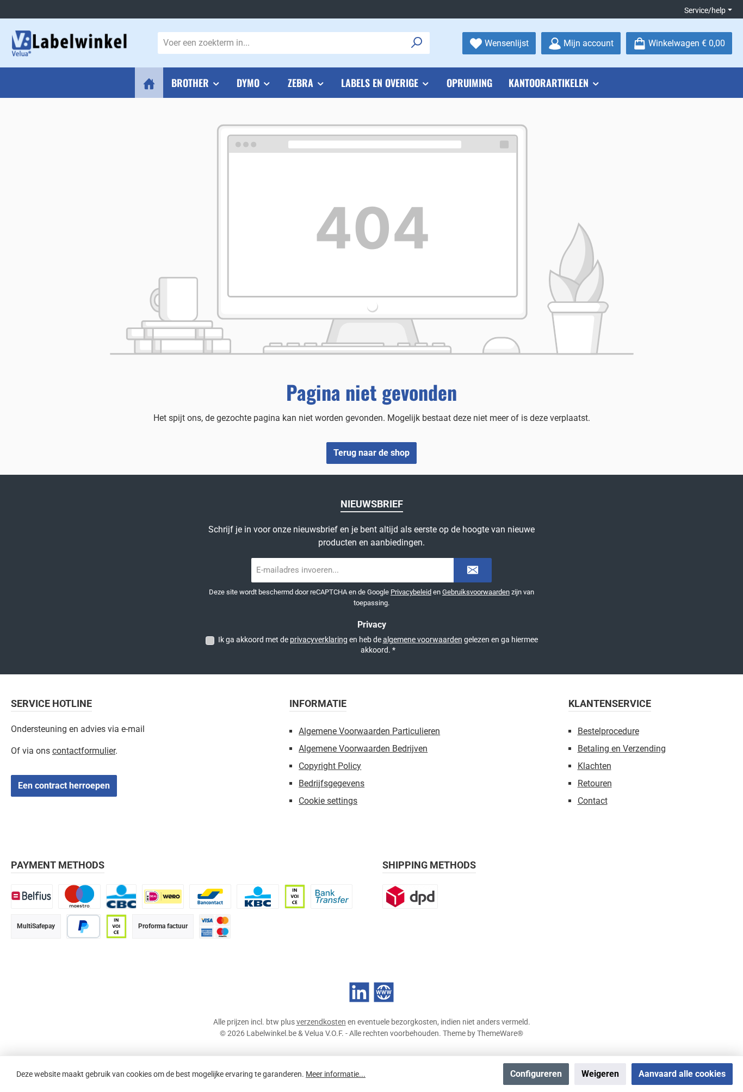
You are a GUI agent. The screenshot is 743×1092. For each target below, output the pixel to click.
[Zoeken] (417, 43)
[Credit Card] (215, 926)
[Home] (149, 82)
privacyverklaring (319, 639)
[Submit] (473, 570)
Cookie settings (328, 801)
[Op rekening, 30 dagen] (294, 896)
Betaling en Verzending (622, 748)
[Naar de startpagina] (71, 43)
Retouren (595, 783)
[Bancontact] (210, 896)
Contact (593, 801)
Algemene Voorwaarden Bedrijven (363, 748)
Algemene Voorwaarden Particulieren (369, 731)
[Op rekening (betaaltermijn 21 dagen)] (116, 926)
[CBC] (121, 896)
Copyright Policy (330, 766)
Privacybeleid (411, 592)
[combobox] (281, 43)
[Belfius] (32, 896)
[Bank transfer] (331, 896)
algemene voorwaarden (422, 639)
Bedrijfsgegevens (331, 783)
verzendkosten (321, 1021)
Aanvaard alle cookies (682, 1074)
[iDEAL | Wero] (163, 896)
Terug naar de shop (371, 453)
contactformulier (83, 751)
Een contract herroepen (64, 785)
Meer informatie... (336, 1074)
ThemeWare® (500, 1033)
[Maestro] (79, 896)
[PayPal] (83, 926)
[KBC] (257, 896)
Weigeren (600, 1074)
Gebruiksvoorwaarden (476, 592)
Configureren (536, 1074)
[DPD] (410, 896)
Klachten (594, 766)
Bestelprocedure (608, 731)
